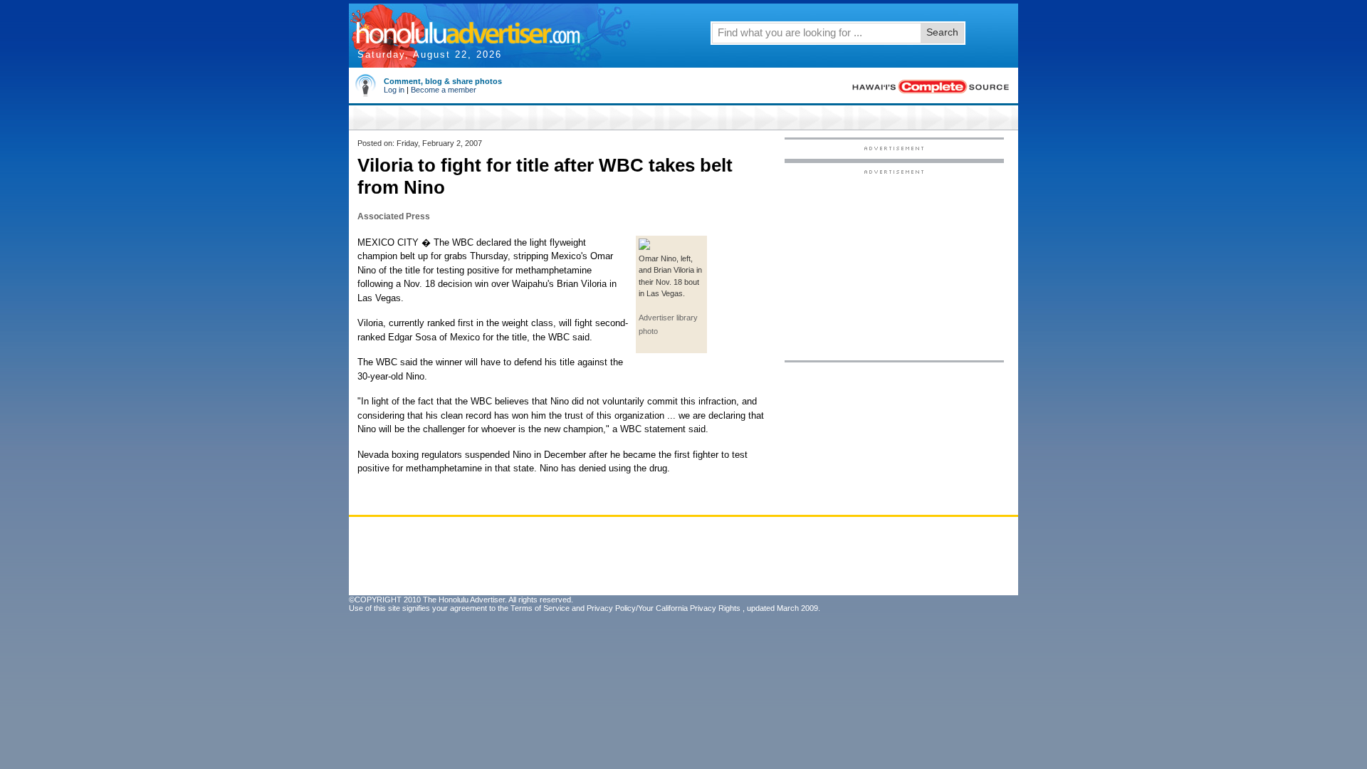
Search (942, 32)
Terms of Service (540, 608)
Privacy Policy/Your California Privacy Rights (663, 608)
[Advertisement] (894, 264)
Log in (394, 89)
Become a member (443, 89)
